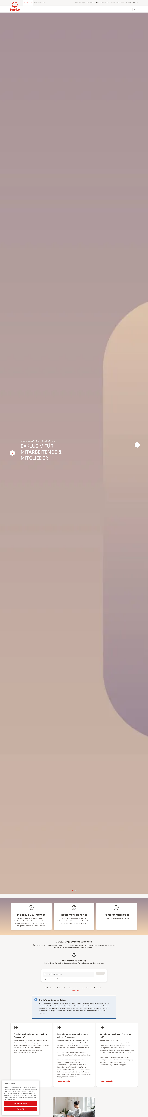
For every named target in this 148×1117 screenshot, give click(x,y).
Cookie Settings (24, 1095)
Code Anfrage (74, 990)
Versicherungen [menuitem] (80, 3)
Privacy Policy (11, 1099)
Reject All (20, 1109)
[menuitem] (135, 3)
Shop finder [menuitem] (105, 3)
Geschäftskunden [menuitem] (39, 3)
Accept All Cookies (20, 1103)
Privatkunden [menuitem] (28, 3)
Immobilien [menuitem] (90, 3)
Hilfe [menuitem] (97, 3)
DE (134, 3)
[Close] (37, 1083)
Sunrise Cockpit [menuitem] (126, 3)
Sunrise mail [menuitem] (115, 3)
